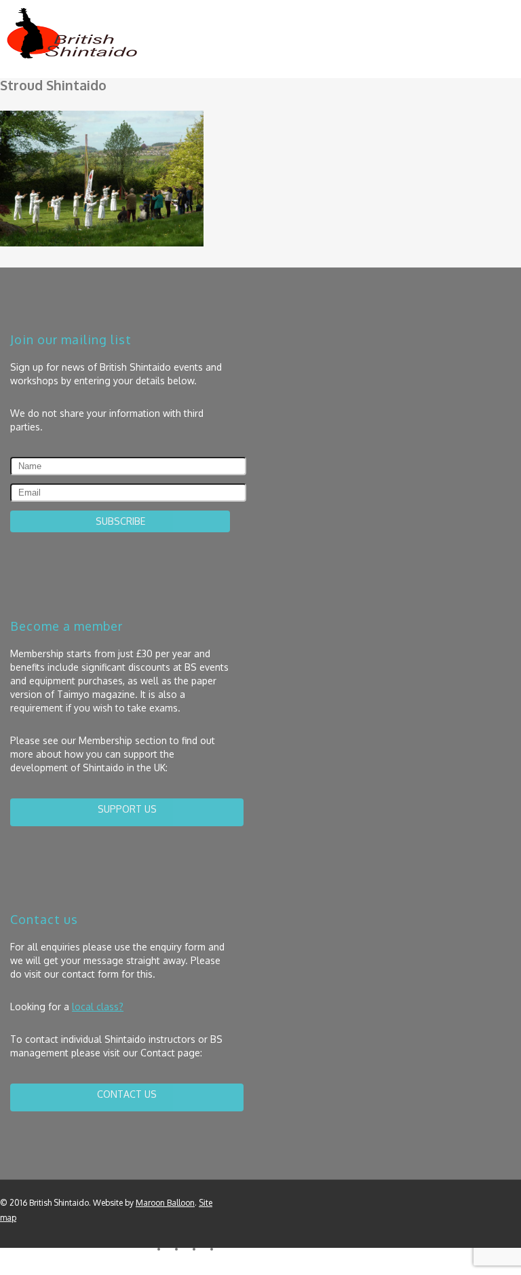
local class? (97, 1006)
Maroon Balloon (165, 1203)
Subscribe (120, 521)
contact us (127, 1094)
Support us (127, 809)
